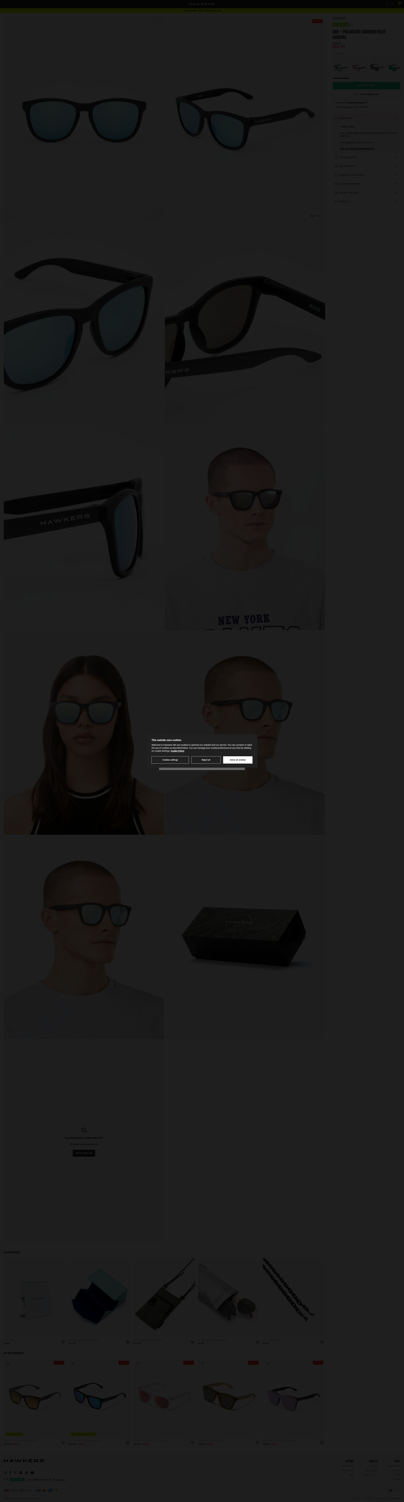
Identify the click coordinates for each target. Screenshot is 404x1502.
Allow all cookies (238, 760)
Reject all (206, 760)
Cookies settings (170, 760)
